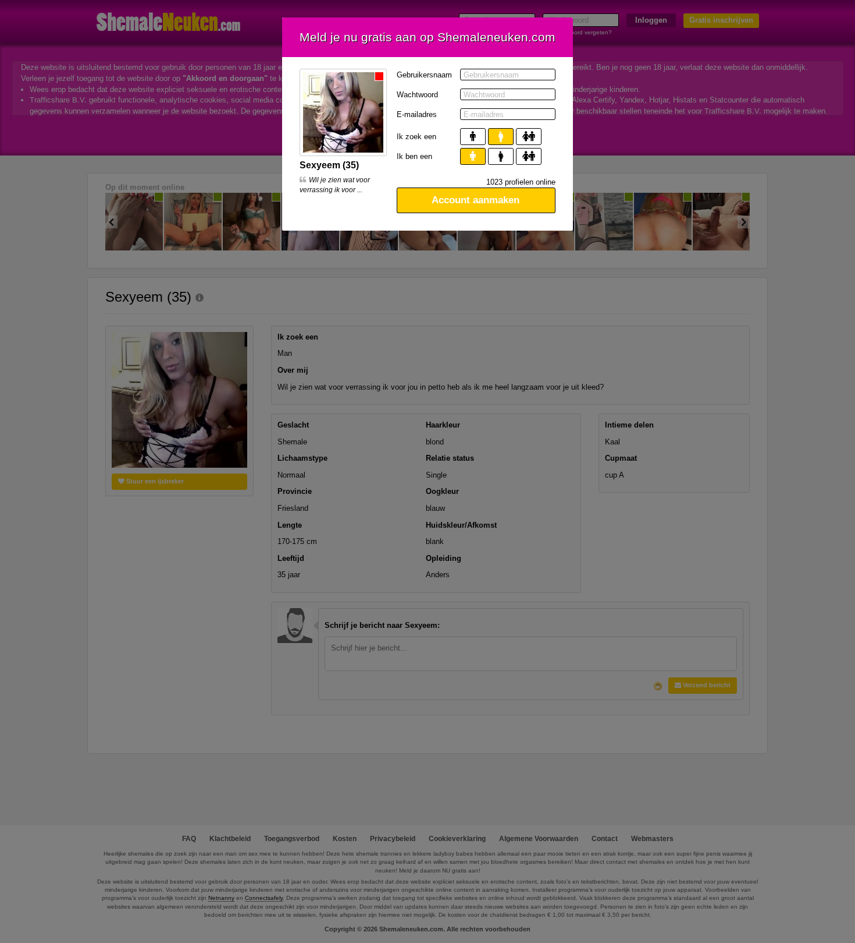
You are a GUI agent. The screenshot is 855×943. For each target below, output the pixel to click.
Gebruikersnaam (424, 74)
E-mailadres (417, 114)
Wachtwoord (417, 94)
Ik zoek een (416, 136)
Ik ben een (414, 156)
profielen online (520, 182)
